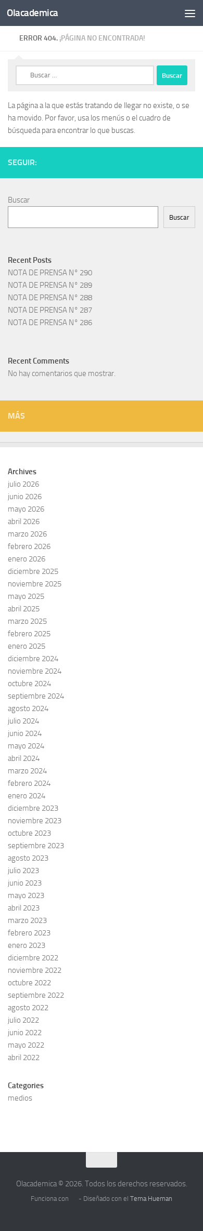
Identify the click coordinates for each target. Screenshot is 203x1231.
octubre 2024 (29, 683)
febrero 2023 (29, 933)
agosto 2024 (28, 708)
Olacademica (32, 13)
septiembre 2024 (36, 696)
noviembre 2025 (34, 583)
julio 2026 (23, 484)
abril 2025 (24, 608)
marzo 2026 (27, 534)
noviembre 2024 (34, 671)
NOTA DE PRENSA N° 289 (50, 285)
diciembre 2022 (33, 957)
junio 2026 (25, 496)
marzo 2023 (27, 920)
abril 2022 (24, 1057)
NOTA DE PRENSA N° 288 (50, 297)
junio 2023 (25, 883)
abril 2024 (24, 758)
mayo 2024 (26, 746)
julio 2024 (23, 721)
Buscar (19, 200)
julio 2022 (23, 1020)
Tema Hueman (151, 1198)
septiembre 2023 (36, 845)
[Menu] (190, 13)
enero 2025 (26, 646)
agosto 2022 (28, 1007)
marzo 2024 (27, 770)
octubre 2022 (29, 982)
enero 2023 (26, 945)
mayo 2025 (26, 596)
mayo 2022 (26, 1045)
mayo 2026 (26, 509)
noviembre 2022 (34, 970)
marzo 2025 (27, 621)
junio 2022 (25, 1032)
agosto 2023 (28, 858)
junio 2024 (25, 733)
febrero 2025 (29, 633)
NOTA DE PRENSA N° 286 (50, 322)
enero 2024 (26, 795)
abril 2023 (24, 908)
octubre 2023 (29, 833)
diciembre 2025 (33, 571)
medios (20, 1098)
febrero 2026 (29, 546)
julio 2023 (23, 870)
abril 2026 (24, 521)
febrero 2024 (29, 783)
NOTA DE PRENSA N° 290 (50, 272)
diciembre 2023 (33, 808)
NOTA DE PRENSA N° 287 (50, 310)
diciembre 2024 (33, 658)
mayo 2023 (26, 895)
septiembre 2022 (36, 995)
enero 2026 (26, 559)
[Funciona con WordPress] (73, 1198)
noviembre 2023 (34, 820)
